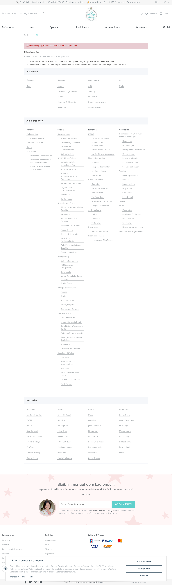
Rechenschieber (67, 301)
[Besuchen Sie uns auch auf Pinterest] (35, 582)
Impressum (14, 577)
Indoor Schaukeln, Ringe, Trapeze (71, 277)
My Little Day (93, 437)
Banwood (31, 410)
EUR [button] (157, 2)
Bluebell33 (62, 410)
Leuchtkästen (128, 219)
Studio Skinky (32, 458)
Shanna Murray (33, 453)
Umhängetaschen (130, 176)
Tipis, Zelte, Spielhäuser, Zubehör (71, 246)
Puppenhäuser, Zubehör (71, 226)
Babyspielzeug (64, 134)
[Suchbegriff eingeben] (44, 14)
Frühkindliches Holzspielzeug (67, 266)
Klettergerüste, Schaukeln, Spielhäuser (72, 338)
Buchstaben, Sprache (70, 309)
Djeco (90, 415)
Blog (14, 14)
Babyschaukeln (67, 154)
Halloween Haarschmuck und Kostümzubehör (40, 161)
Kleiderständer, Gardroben (103, 154)
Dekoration (127, 210)
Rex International (65, 447)
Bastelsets (65, 369)
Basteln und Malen (66, 353)
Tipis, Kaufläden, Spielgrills (72, 333)
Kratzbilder (65, 357)
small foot (62, 453)
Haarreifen (127, 141)
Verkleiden (65, 215)
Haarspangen (128, 145)
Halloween (31, 151)
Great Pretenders (126, 420)
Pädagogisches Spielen (68, 288)
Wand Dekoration (95, 180)
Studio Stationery (65, 458)
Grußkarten (127, 223)
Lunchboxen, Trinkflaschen (103, 240)
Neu (32, 27)
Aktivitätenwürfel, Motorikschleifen (68, 163)
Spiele (63, 296)
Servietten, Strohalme (131, 214)
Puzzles (64, 292)
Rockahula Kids (94, 447)
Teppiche (95, 163)
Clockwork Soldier (34, 415)
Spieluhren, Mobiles (69, 139)
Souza (122, 453)
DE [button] (165, 2)
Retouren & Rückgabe (67, 102)
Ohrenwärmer (128, 154)
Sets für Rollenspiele (69, 234)
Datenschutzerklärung (102, 511)
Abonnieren (123, 504)
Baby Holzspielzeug (69, 261)
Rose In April (124, 447)
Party (121, 206)
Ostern (29, 147)
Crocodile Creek (64, 415)
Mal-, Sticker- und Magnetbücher (68, 363)
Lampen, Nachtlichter (101, 167)
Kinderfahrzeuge (68, 318)
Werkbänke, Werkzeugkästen (68, 239)
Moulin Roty (124, 437)
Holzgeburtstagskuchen (132, 227)
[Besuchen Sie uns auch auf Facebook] (26, 582)
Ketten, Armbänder (130, 158)
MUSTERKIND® (64, 442)
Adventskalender (37, 139)
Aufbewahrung (94, 210)
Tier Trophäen (97, 197)
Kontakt (61, 86)
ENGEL (29, 420)
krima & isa (62, 431)
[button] (142, 13)
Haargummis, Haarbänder (133, 150)
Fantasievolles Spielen (67, 203)
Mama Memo (125, 431)
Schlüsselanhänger (130, 167)
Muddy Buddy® (33, 442)
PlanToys (30, 447)
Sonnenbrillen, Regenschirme (131, 232)
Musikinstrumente (68, 170)
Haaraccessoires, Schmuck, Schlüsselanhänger (130, 135)
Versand (61, 97)
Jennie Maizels (94, 426)
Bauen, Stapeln (67, 305)
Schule (122, 201)
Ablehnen (144, 575)
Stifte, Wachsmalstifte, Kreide (70, 374)
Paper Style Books (96, 442)
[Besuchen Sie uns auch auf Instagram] (40, 582)
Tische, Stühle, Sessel (100, 139)
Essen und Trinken (96, 236)
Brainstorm (123, 410)
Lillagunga (92, 431)
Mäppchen (127, 189)
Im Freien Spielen (65, 314)
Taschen (122, 171)
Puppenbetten (67, 230)
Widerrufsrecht (94, 108)
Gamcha (92, 420)
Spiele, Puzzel (66, 199)
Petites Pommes (125, 442)
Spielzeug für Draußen (70, 349)
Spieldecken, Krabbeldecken (67, 148)
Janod (29, 426)
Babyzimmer (93, 227)
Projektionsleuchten (69, 252)
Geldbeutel (127, 193)
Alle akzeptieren (144, 561)
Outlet (166, 27)
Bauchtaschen (128, 184)
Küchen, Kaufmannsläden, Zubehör (72, 208)
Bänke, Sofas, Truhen (101, 150)
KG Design (123, 426)
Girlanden (96, 184)
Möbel (91, 134)
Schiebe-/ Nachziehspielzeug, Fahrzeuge (69, 176)
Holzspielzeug (63, 257)
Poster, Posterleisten (100, 189)
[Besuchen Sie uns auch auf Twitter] (31, 582)
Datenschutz (27, 577)
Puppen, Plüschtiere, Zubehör (69, 220)
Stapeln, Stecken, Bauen (71, 184)
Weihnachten (32, 134)
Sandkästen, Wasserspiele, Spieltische (72, 327)
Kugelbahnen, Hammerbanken (68, 189)
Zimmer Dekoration (96, 158)
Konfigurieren (144, 568)
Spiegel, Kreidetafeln (100, 206)
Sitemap (91, 92)
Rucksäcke (127, 180)
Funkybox (61, 420)
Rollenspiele (66, 272)
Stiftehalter (96, 223)
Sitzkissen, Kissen (99, 171)
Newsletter (62, 108)
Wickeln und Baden (100, 232)
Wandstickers (97, 193)
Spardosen (96, 176)
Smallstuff (92, 453)
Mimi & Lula (63, 437)
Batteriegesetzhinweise (98, 102)
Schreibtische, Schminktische (97, 144)
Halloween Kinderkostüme (41, 156)
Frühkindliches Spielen (67, 158)
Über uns (6, 14)
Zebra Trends (94, 458)
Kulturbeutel (127, 197)
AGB (90, 86)
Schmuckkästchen (130, 163)
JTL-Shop (143, 582)
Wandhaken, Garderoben (103, 201)
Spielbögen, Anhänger (70, 143)
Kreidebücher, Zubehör (70, 380)
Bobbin (91, 410)
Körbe (94, 214)
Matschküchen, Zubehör (71, 322)
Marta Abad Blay (34, 437)
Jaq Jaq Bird (63, 426)
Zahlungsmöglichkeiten (67, 92)
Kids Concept (32, 431)
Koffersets (96, 219)
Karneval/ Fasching (35, 143)
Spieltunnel (65, 195)
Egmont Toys (124, 415)
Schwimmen (66, 345)
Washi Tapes (66, 384)
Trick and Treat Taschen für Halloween (40, 168)
